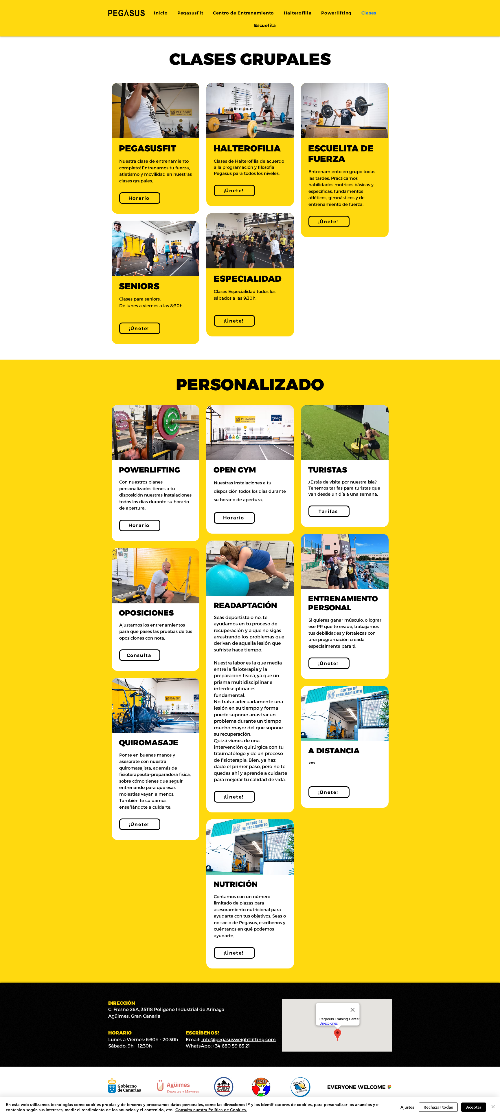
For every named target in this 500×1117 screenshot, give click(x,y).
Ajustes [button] (407, 1107)
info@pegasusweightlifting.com (238, 1039)
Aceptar (473, 1107)
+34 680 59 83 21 (231, 1046)
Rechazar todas (438, 1107)
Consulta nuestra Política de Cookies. (211, 1109)
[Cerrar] (493, 1107)
